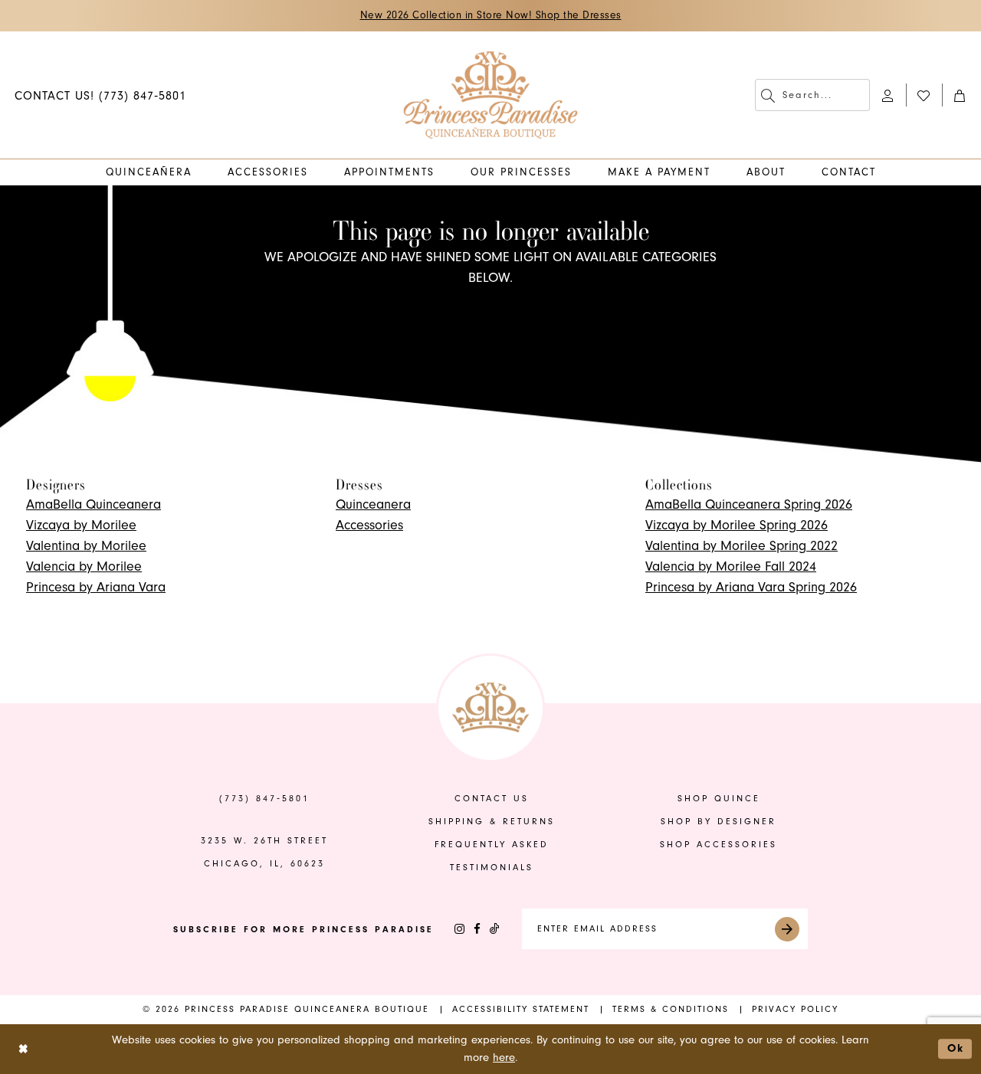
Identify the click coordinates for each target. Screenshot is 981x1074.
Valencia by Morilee (84, 566)
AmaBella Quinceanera (93, 504)
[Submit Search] (768, 95)
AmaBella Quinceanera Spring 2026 (748, 504)
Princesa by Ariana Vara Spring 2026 (751, 587)
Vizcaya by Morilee (81, 525)
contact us (491, 799)
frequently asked (492, 845)
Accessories (369, 525)
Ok (955, 1048)
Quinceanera (373, 504)
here (504, 1057)
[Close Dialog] (23, 1049)
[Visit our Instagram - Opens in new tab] (459, 929)
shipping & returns (491, 822)
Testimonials (491, 868)
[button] (888, 94)
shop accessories (718, 845)
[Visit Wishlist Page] (924, 94)
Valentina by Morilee (86, 546)
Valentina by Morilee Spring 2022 (741, 546)
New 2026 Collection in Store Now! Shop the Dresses (491, 15)
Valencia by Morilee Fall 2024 (730, 566)
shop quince (719, 799)
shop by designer (718, 822)
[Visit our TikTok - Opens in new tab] (494, 929)
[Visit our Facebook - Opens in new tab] (477, 929)
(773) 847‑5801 (264, 799)
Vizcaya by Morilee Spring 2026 (736, 525)
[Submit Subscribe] (787, 929)
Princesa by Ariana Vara (96, 587)
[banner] (491, 95)
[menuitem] (100, 94)
